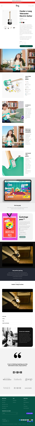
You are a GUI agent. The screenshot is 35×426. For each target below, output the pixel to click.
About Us (25, 400)
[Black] (23, 22)
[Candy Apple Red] (22, 22)
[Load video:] (17, 255)
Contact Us (14, 402)
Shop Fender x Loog (5, 404)
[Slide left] (3, 28)
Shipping (21, 19)
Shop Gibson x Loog (5, 406)
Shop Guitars (4, 400)
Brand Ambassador (26, 408)
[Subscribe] (16, 413)
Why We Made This (26, 402)
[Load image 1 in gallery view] (5, 27)
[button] (2, 6)
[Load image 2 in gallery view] (8, 27)
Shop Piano (3, 402)
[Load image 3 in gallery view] (11, 27)
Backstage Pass (4, 408)
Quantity (21, 41)
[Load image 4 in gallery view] (14, 27)
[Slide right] (17, 28)
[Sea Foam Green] (20, 22)
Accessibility (14, 400)
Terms (24, 404)
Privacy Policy (25, 406)
